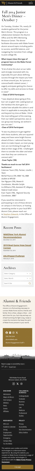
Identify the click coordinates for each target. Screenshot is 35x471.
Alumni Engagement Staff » (15, 343)
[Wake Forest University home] (3, 3)
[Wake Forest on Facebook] (13, 384)
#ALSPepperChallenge (14, 256)
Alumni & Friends (14, 3)
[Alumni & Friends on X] (17, 332)
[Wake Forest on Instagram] (21, 384)
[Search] (30, 283)
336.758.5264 (10, 336)
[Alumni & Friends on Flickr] (10, 332)
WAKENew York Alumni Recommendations (14, 235)
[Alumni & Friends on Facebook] (7, 332)
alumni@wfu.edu (11, 339)
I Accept (17, 467)
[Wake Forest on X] (17, 384)
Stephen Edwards (11, 214)
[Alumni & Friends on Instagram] (13, 332)
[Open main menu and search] (31, 3)
